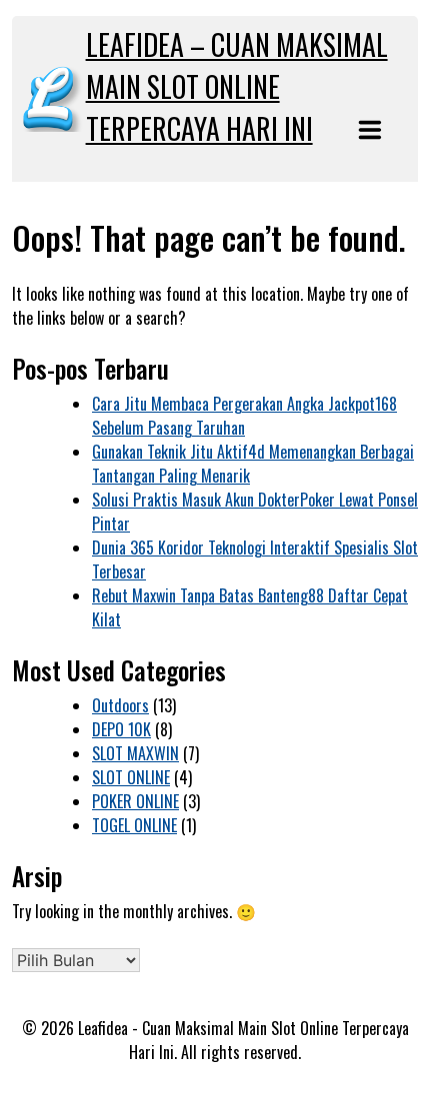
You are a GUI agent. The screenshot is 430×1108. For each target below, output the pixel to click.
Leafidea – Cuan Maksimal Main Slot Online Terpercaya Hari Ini (237, 86)
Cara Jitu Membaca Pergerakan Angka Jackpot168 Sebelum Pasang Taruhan (244, 416)
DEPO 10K (121, 729)
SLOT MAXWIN (135, 753)
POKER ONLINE (135, 801)
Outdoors (120, 705)
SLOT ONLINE (131, 777)
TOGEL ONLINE (134, 825)
